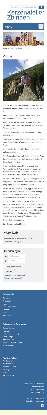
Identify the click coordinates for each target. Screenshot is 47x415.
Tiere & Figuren (9, 337)
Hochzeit (6, 331)
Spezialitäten (8, 345)
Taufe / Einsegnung (11, 334)
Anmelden (9, 271)
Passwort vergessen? (13, 278)
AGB (5, 372)
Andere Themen (9, 367)
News (5, 304)
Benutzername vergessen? (15, 275)
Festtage (6, 369)
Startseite (18, 48)
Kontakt (6, 313)
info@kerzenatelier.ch (35, 401)
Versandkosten (9, 375)
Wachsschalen (9, 361)
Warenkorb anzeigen (12, 241)
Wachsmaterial (9, 364)
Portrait (6, 310)
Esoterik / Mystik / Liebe (12, 342)
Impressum (7, 315)
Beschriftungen (9, 328)
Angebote (7, 301)
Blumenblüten (8, 340)
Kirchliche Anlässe (10, 358)
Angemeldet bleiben (14, 267)
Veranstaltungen (9, 307)
